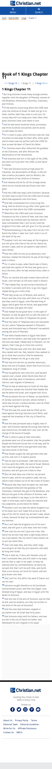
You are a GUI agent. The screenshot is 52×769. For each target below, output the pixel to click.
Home (4, 18)
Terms (34, 720)
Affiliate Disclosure (27, 728)
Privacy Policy (21, 720)
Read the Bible (14, 18)
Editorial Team (10, 724)
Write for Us (9, 728)
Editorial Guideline (29, 724)
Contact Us (8, 732)
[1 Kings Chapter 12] (41, 83)
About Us (7, 720)
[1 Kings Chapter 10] (10, 83)
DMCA (19, 732)
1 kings (23, 18)
